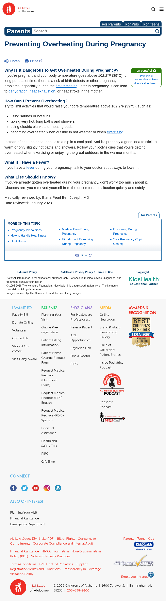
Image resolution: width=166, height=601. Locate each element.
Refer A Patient (81, 327)
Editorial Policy (27, 272)
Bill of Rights (66, 538)
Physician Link (80, 348)
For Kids (132, 24)
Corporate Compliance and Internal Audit (63, 543)
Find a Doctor (80, 356)
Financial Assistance (24, 518)
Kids (151, 538)
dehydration (18, 91)
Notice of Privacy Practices (50, 556)
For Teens (151, 24)
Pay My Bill (20, 314)
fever (30, 168)
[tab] (149, 215)
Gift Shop (48, 461)
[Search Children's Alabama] (153, 9)
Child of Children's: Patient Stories (110, 350)
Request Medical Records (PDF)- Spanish (53, 415)
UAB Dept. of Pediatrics (56, 564)
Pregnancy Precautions (26, 230)
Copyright (142, 272)
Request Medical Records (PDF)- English (53, 398)
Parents (128, 538)
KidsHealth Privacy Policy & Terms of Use (87, 272)
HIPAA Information (55, 551)
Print (34, 61)
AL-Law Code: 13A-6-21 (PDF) (32, 538)
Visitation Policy (21, 574)
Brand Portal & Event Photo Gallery (110, 332)
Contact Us (20, 338)
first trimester (66, 86)
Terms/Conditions (23, 564)
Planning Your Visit (23, 512)
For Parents (111, 24)
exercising (115, 132)
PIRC (45, 454)
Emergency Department (27, 524)
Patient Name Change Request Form (53, 357)
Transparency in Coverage (82, 569)
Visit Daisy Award (24, 359)
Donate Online (22, 322)
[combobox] (93, 31)
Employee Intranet (134, 577)
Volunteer (19, 330)
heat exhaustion (42, 91)
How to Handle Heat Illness (29, 235)
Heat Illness (18, 241)
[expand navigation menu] (162, 9)
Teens (141, 538)
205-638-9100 (78, 590)
